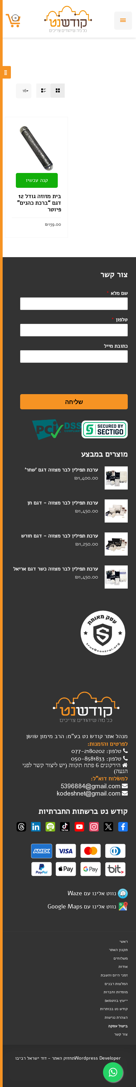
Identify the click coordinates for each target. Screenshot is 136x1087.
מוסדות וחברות (116, 992)
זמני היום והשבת (114, 975)
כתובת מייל (116, 346)
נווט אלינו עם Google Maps (82, 906)
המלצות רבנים (116, 983)
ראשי (123, 941)
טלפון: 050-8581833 (97, 759)
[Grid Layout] (58, 91)
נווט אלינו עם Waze (92, 893)
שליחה (74, 401)
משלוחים (121, 958)
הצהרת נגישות (116, 1017)
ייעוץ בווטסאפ (116, 1000)
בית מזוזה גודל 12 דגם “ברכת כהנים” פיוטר (39, 202)
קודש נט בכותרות (114, 1008)
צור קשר (121, 1034)
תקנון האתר (118, 949)
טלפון (119, 320)
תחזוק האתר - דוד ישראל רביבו (45, 1058)
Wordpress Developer (98, 1058)
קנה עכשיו (37, 180)
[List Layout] (43, 91)
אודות (123, 966)
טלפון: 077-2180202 (97, 751)
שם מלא (117, 293)
